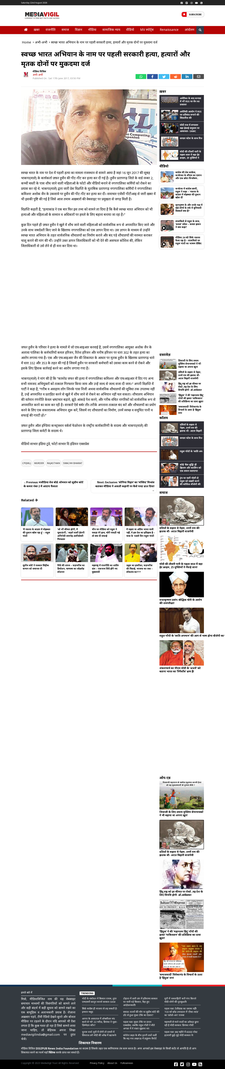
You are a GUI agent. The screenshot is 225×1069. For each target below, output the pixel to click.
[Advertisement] (181, 300)
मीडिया (92, 29)
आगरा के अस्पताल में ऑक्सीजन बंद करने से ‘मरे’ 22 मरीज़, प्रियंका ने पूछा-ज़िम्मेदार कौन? (99, 1022)
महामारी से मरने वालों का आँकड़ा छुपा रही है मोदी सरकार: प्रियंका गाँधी (181, 1023)
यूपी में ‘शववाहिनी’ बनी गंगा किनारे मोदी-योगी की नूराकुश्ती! (180, 1000)
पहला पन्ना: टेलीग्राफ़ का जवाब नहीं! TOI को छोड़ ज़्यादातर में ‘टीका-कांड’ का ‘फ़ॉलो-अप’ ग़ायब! (181, 1012)
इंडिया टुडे (44, 444)
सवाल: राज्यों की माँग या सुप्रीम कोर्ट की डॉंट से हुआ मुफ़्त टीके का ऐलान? (141, 1013)
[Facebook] (181, 2)
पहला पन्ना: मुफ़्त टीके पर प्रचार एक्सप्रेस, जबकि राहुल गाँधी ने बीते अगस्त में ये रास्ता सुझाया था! (139, 1025)
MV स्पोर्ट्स (147, 29)
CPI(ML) (26, 463)
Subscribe (195, 14)
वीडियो (130, 29)
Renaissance (169, 29)
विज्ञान (78, 29)
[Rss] (201, 2)
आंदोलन (189, 29)
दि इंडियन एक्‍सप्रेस (78, 444)
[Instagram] (191, 2)
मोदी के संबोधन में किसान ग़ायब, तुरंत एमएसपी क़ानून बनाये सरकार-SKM (99, 1000)
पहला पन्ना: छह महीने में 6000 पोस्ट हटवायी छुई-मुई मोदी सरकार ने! (180, 1033)
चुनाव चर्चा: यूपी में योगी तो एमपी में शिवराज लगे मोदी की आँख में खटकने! (99, 1033)
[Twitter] (186, 2)
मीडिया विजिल (39, 71)
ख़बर (37, 29)
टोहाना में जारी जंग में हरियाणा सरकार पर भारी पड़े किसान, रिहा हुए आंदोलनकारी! (140, 1002)
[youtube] (196, 2)
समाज (65, 29)
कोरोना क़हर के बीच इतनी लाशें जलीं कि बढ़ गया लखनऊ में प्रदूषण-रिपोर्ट (140, 1036)
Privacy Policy (97, 1063)
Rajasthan (53, 463)
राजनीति (51, 29)
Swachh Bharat (72, 463)
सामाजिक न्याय (111, 29)
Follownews (126, 1063)
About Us (112, 1063)
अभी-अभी (38, 75)
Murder (39, 463)
